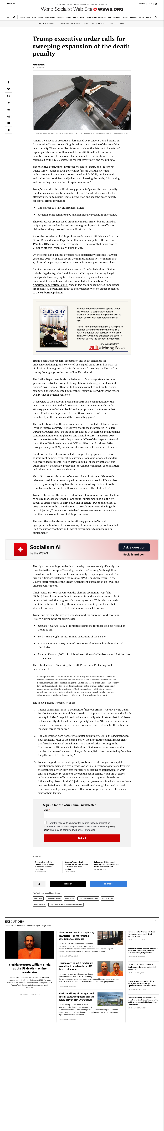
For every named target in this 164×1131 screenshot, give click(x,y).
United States (107, 898)
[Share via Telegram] (8, 102)
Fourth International (47, 24)
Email (46, 810)
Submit (82, 838)
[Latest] (14, 18)
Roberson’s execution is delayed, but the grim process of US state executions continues (76, 865)
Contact (142, 4)
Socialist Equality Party (70, 24)
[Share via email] (8, 109)
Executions (38, 898)
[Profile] (156, 4)
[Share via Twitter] (8, 89)
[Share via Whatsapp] (8, 96)
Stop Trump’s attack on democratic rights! (66, 905)
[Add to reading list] (8, 130)
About (150, 4)
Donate (123, 24)
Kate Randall (39, 64)
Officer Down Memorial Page (49, 240)
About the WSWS (98, 24)
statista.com (109, 769)
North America (39, 905)
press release (40, 439)
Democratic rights (54, 898)
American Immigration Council (50, 285)
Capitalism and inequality (88, 898)
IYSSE (86, 24)
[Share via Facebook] (8, 82)
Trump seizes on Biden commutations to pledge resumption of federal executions (44, 865)
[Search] (156, 18)
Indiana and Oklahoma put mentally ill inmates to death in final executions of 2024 (106, 864)
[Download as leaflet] (8, 116)
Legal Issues (69, 898)
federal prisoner (90, 476)
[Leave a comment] (8, 123)
